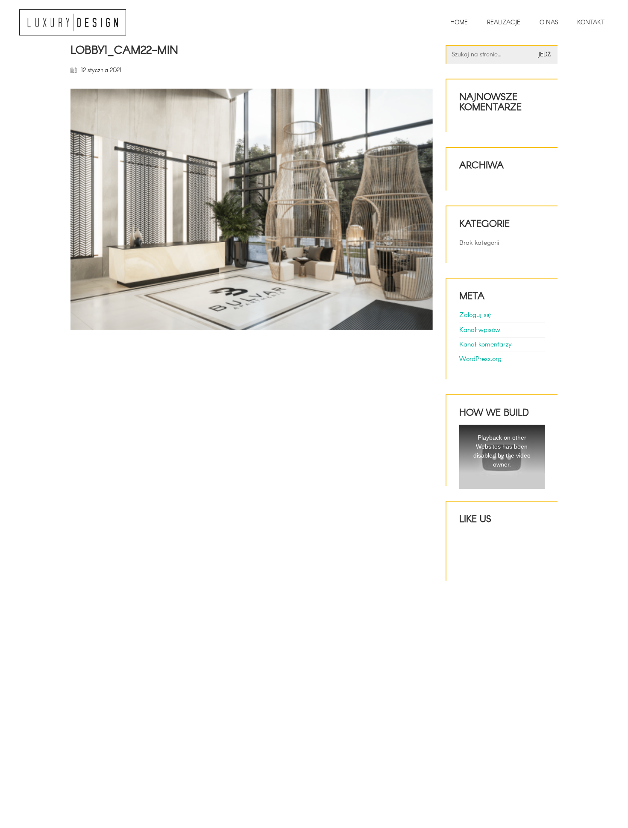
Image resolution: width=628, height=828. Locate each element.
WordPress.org (480, 359)
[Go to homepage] (72, 22)
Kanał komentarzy (485, 344)
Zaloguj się (475, 315)
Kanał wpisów (479, 330)
